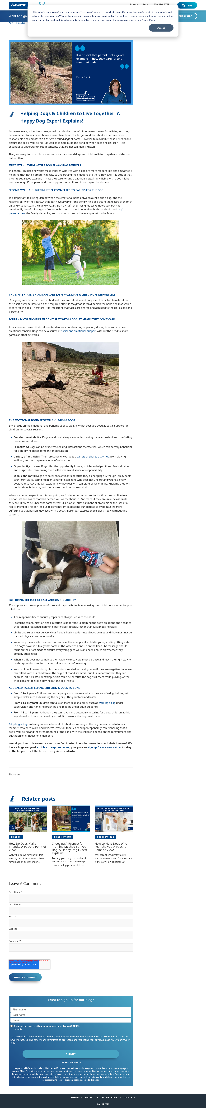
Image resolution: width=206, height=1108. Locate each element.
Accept (161, 27)
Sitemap (75, 1097)
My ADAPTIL (162, 4)
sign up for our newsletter (105, 747)
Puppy (134, 4)
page (96, 1080)
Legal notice (91, 1097)
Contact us (129, 1097)
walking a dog (107, 703)
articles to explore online (53, 747)
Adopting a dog (18, 724)
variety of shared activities (93, 456)
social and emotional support (78, 331)
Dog (145, 4)
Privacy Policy (110, 1097)
